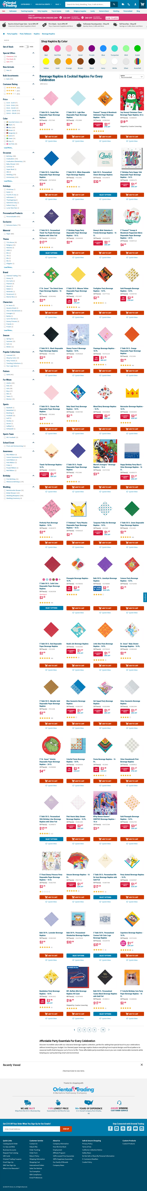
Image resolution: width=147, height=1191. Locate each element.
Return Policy (34, 1156)
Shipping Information (37, 1159)
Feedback (145, 597)
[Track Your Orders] (123, 4)
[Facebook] (110, 1128)
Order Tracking (35, 1150)
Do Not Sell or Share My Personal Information (98, 1156)
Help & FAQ (33, 1147)
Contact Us (33, 1144)
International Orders (37, 1165)
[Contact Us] (129, 4)
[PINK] (50, 579)
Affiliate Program (59, 1153)
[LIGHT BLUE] (47, 579)
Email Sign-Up (8, 1162)
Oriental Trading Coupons (12, 1159)
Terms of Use (86, 1147)
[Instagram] (141, 1128)
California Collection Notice (92, 1150)
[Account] (135, 4)
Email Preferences (36, 1178)
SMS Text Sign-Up (9, 1165)
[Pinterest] (123, 1128)
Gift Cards (6, 1156)
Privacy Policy (87, 1144)
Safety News (86, 1153)
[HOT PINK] (56, 579)
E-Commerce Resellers (90, 1159)
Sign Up (66, 1129)
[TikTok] (129, 1128)
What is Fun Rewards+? (11, 1168)
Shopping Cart (35, 1162)
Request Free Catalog (10, 1153)
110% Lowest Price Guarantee (63, 1156)
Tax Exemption (35, 1171)
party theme (68, 1050)
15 (103, 1030)
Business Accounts (9, 1150)
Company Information (61, 1144)
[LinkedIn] (116, 1128)
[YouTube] (135, 1128)
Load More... (8, 148)
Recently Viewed (11, 1065)
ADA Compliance (35, 1174)
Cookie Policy (87, 1162)
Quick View (52, 141)
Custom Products (129, 1144)
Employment (57, 1150)
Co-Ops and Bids (9, 1147)
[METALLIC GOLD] (53, 579)
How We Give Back (59, 1147)
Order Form (34, 1153)
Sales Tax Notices (36, 1168)
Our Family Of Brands (60, 1162)
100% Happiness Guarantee (62, 1159)
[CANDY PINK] (43, 579)
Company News (58, 1165)
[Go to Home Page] (4, 34)
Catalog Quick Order (10, 1144)
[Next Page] (109, 1030)
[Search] (114, 4)
